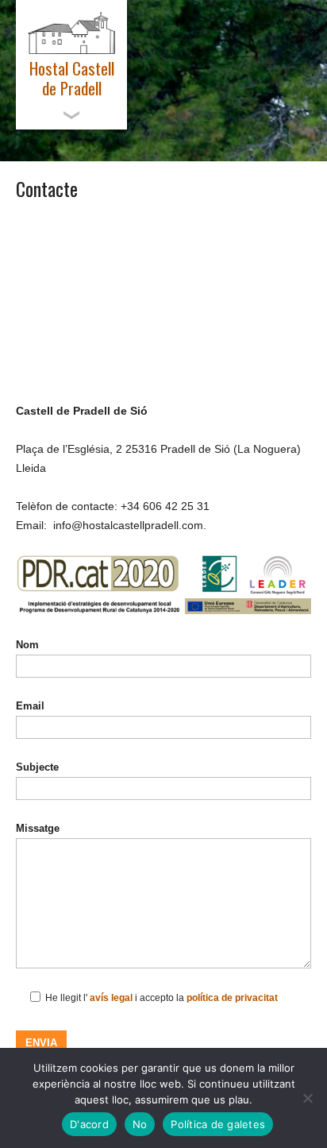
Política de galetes (218, 1124)
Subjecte (37, 767)
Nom (27, 645)
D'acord (89, 1124)
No (140, 1124)
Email (30, 706)
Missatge (38, 828)
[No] (307, 1098)
